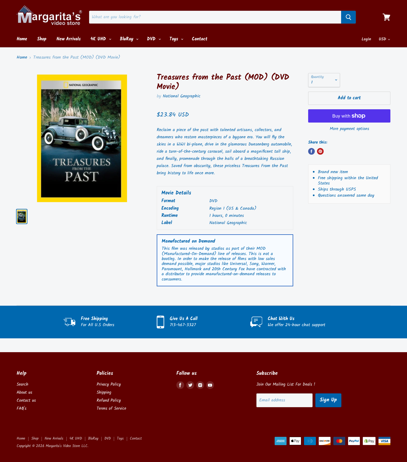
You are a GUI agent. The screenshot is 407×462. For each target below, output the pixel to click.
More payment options (349, 129)
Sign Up (328, 400)
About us (24, 392)
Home (22, 39)
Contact (199, 39)
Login (366, 39)
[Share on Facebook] (311, 151)
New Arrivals (68, 39)
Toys (174, 39)
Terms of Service (111, 408)
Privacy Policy (109, 384)
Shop (42, 39)
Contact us (26, 400)
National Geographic (181, 96)
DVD (152, 39)
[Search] (348, 17)
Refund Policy (109, 400)
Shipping (104, 392)
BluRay (127, 39)
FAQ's (21, 408)
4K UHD (99, 39)
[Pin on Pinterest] (320, 151)
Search (22, 384)
